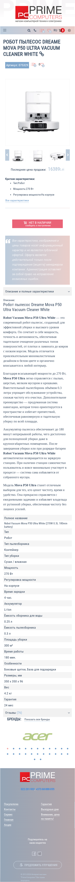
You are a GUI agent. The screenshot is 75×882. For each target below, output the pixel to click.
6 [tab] (38, 749)
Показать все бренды (37, 719)
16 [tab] (32, 754)
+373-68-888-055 (45, 789)
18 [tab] (44, 754)
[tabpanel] (37, 737)
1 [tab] (8, 749)
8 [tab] (50, 749)
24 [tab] (41, 760)
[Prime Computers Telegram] (40, 854)
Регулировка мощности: (27, 194)
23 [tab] (35, 760)
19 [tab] (50, 754)
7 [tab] (44, 749)
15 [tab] (26, 754)
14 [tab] (20, 754)
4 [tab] (26, 749)
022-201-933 (28, 789)
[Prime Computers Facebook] (34, 854)
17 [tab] (38, 754)
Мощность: (19, 188)
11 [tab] (68, 749)
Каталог (6, 30)
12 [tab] (8, 754)
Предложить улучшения (40, 865)
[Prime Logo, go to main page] (38, 14)
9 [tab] (56, 749)
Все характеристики (17, 200)
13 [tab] (14, 754)
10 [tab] (62, 749)
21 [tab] (62, 754)
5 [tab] (32, 749)
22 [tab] (68, 754)
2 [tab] (14, 749)
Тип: (15, 183)
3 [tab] (20, 749)
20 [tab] (56, 754)
